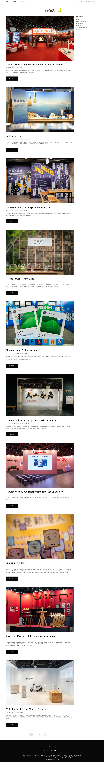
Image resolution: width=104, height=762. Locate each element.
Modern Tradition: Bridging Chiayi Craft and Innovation (33, 420)
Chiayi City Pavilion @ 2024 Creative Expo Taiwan (30, 636)
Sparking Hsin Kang (16, 563)
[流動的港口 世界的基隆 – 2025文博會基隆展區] (40, 323)
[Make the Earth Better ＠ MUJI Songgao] (40, 682)
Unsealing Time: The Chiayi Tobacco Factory (28, 207)
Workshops (79, 29)
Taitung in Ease (13, 136)
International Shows (81, 21)
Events (78, 19)
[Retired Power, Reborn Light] (40, 252)
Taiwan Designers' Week (82, 27)
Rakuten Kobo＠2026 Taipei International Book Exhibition (34, 64)
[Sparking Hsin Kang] (40, 536)
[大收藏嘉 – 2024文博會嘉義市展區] (40, 609)
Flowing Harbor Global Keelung (21, 350)
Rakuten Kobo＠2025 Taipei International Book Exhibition (34, 491)
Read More (12, 78)
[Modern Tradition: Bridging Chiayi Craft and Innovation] (40, 395)
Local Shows (19, 67)
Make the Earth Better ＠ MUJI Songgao (26, 709)
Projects (26, 139)
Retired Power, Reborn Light (20, 278)
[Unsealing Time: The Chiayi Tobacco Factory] (40, 180)
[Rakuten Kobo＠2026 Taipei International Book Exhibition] (40, 38)
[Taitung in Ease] (40, 109)
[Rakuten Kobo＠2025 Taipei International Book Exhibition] (40, 465)
